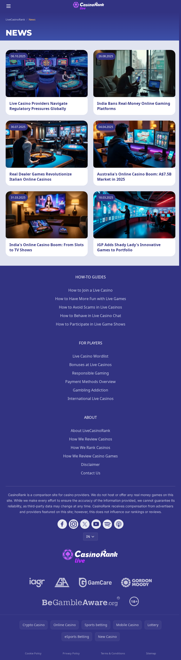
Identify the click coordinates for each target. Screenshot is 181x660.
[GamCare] (95, 582)
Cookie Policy (33, 653)
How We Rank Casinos (90, 447)
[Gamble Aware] (81, 601)
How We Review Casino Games (90, 456)
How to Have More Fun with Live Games (90, 298)
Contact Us (90, 473)
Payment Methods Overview (90, 381)
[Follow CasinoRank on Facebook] (62, 524)
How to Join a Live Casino (90, 290)
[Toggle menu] (8, 6)
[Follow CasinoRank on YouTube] (96, 524)
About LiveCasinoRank (90, 430)
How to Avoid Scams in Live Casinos (90, 307)
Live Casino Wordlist (90, 356)
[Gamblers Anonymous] (62, 582)
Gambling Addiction (90, 390)
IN (88, 536)
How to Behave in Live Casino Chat (90, 315)
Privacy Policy (71, 653)
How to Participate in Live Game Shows (90, 324)
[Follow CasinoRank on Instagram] (73, 524)
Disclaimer (90, 464)
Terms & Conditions (113, 653)
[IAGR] (37, 582)
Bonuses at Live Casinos (90, 364)
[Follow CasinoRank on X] (85, 524)
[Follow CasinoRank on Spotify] (107, 524)
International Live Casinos (91, 398)
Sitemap (151, 653)
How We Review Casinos (90, 439)
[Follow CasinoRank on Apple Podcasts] (118, 524)
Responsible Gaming (90, 373)
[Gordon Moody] (136, 582)
